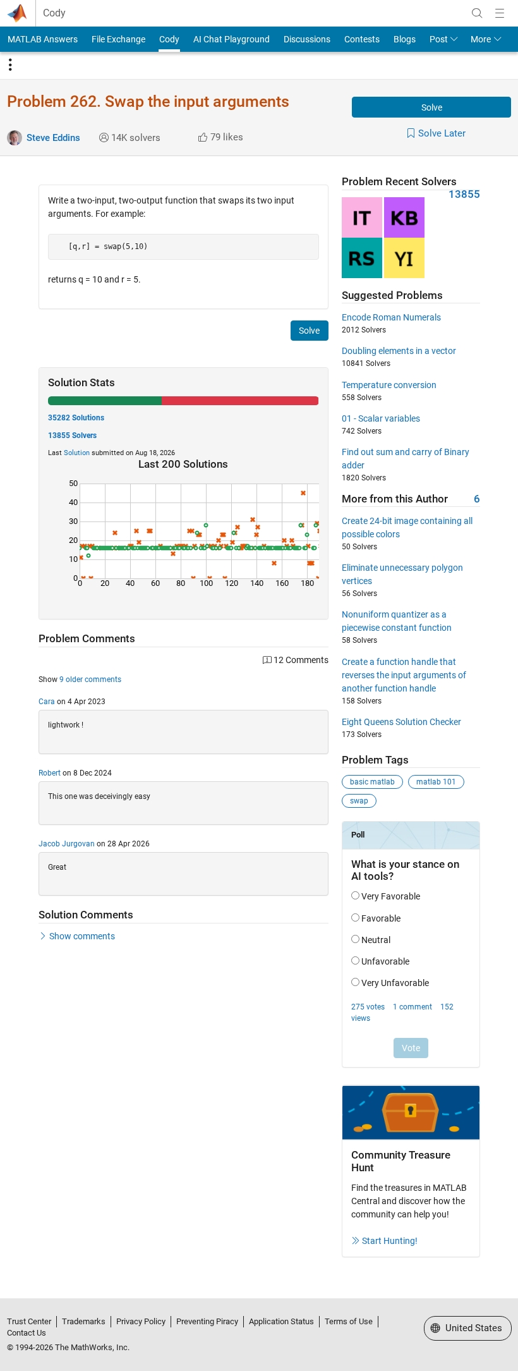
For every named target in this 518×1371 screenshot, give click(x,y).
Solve (431, 107)
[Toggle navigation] (10, 65)
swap (359, 800)
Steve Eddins (53, 137)
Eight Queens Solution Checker (401, 722)
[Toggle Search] (477, 13)
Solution (77, 453)
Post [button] (439, 39)
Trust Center (29, 1321)
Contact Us (26, 1332)
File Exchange (118, 39)
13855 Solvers (72, 435)
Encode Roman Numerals (391, 317)
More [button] (481, 39)
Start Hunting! (390, 1241)
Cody (54, 13)
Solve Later (442, 133)
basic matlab (372, 781)
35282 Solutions (76, 417)
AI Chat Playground (231, 39)
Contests (362, 39)
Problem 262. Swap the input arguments (148, 101)
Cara (47, 701)
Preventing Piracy (207, 1321)
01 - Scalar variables (381, 418)
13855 (464, 194)
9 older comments (90, 679)
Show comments (82, 936)
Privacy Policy (141, 1321)
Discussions (307, 39)
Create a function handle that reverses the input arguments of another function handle (404, 675)
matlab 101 (436, 781)
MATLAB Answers (43, 39)
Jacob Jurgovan (67, 843)
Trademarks (83, 1321)
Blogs (405, 39)
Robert (50, 773)
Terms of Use (349, 1321)
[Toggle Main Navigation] (499, 13)
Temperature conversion (389, 385)
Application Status (281, 1321)
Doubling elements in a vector (399, 351)
